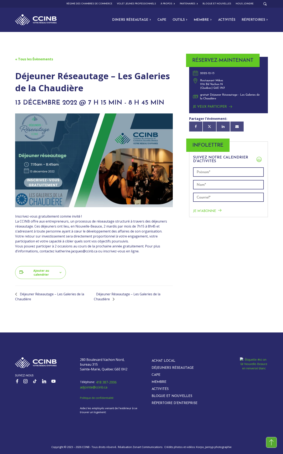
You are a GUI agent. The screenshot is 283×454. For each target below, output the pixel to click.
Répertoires (253, 20)
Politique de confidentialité (97, 398)
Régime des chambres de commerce (89, 4)
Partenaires (187, 4)
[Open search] (265, 4)
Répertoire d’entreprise (174, 403)
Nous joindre (245, 4)
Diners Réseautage (130, 20)
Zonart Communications (148, 447)
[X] (209, 126)
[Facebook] (195, 126)
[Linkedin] (223, 126)
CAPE (161, 20)
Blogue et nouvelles (217, 4)
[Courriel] (237, 126)
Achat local (163, 361)
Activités (226, 20)
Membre (201, 20)
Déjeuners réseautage (173, 368)
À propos (166, 4)
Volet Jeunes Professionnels (136, 4)
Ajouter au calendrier (41, 272)
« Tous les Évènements (34, 59)
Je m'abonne (204, 211)
